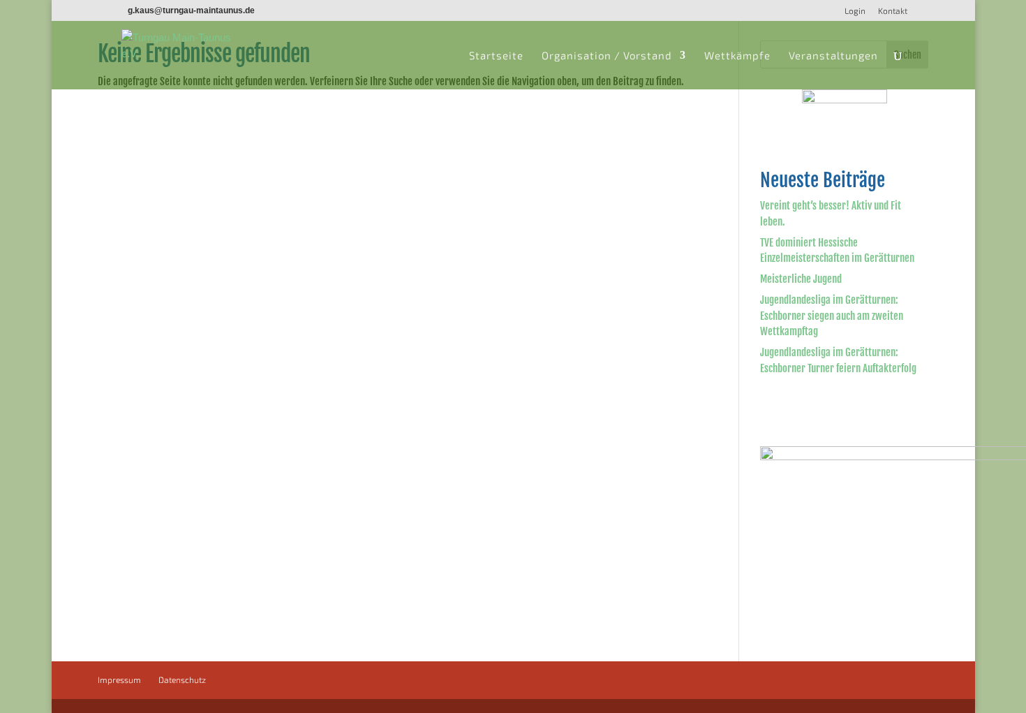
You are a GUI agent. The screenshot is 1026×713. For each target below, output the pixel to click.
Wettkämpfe (737, 55)
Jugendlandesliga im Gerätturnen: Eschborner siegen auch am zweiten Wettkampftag (831, 315)
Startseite (496, 55)
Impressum (119, 679)
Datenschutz (182, 679)
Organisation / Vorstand (607, 55)
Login (855, 10)
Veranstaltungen (833, 55)
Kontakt (892, 10)
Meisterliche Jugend (801, 279)
